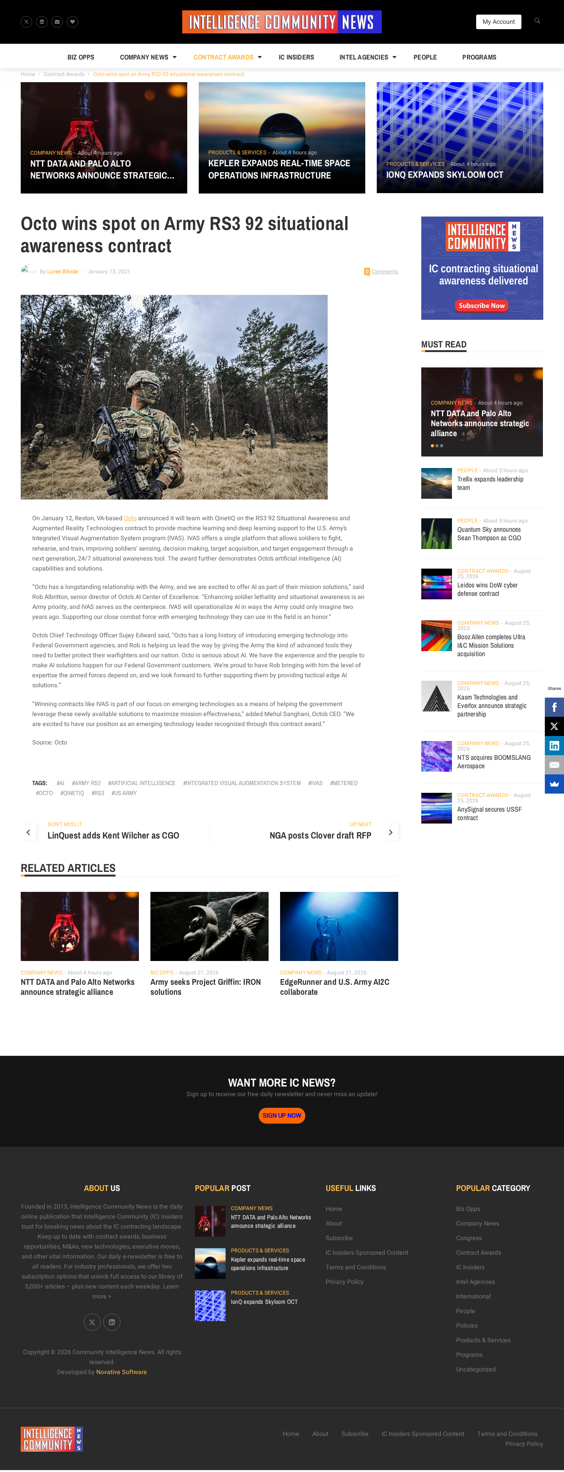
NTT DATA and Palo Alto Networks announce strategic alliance (98, 169)
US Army (125, 793)
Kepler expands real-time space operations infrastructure (279, 169)
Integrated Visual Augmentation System (243, 783)
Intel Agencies (364, 57)
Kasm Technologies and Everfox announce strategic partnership (491, 705)
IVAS (317, 783)
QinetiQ (73, 793)
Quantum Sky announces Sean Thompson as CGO (489, 533)
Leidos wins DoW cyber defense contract (487, 589)
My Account (499, 21)
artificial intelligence (143, 783)
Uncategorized (476, 1369)
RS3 (99, 793)
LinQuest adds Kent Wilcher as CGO (114, 835)
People (425, 57)
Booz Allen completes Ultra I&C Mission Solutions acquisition (491, 645)
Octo (130, 518)
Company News (144, 57)
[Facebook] (554, 707)
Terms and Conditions (356, 1267)
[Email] (554, 764)
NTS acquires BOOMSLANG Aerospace (494, 762)
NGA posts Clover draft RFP (320, 835)
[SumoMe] (554, 784)
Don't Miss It (65, 824)
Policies (467, 1325)
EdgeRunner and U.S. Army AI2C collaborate (334, 986)
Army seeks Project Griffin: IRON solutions (205, 986)
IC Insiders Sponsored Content (367, 1252)
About (334, 1223)
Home (28, 74)
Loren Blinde (62, 272)
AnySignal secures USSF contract (489, 813)
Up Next (360, 824)
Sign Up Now (282, 1115)
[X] (554, 726)
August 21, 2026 (199, 973)
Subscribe (339, 1238)
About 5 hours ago (505, 470)
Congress (469, 1238)
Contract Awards (224, 57)
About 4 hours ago (100, 153)
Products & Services (237, 153)
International (473, 1296)
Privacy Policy (345, 1282)
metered (345, 783)
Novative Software (121, 1372)
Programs (479, 57)
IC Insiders (296, 57)
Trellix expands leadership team (490, 483)
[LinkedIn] (554, 745)
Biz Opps (81, 57)
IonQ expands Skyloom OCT (445, 174)
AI (61, 783)
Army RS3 (88, 783)
